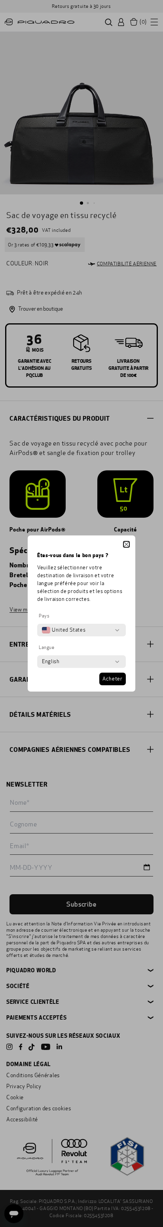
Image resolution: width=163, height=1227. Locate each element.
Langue (47, 647)
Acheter (112, 679)
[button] (126, 544)
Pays (44, 616)
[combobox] (63, 630)
